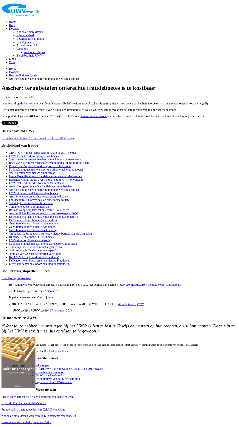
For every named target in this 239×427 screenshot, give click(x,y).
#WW (140, 304)
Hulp (12, 25)
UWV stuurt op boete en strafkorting (30, 240)
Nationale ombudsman (29, 32)
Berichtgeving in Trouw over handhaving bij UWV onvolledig (46, 179)
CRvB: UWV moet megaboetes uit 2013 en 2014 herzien (43, 152)
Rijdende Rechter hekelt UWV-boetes (31, 236)
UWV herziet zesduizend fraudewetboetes (34, 156)
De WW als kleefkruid (48, 375)
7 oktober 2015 (53, 291)
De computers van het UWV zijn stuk (57, 378)
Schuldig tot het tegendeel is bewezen (31, 203)
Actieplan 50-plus (34, 52)
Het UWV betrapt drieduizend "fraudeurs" (34, 257)
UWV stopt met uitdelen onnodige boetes (33, 193)
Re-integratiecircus (27, 42)
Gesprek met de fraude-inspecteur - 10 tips (26, 422)
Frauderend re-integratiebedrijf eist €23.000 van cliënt (33, 409)
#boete (132, 304)
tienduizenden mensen (93, 116)
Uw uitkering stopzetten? (16, 278)
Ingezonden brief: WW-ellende (53, 382)
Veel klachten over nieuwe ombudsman (32, 172)
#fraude (122, 304)
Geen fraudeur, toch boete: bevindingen (32, 226)
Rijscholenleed (25, 35)
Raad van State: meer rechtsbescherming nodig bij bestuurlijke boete (49, 162)
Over (12, 62)
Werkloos (22, 48)
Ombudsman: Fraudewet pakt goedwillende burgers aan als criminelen (50, 233)
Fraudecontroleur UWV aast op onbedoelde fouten (39, 199)
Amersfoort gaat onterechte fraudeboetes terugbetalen (40, 186)
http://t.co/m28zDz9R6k (133, 284)
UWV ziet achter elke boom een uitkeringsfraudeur (39, 263)
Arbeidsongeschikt (27, 45)
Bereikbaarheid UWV (29, 55)
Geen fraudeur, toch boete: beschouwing (33, 230)
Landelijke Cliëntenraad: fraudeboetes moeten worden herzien (45, 176)
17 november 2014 (61, 310)
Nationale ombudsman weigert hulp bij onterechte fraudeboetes (46, 169)
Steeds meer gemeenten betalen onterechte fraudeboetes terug (45, 159)
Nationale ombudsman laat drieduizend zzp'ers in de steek (43, 243)
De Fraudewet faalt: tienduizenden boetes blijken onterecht (43, 216)
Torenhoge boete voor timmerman (29, 206)
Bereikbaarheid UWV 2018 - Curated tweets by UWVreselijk (37, 138)
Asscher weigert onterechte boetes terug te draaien (38, 196)
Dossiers (14, 28)
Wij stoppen (42, 365)
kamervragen (31, 103)
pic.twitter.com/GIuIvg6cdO (164, 284)
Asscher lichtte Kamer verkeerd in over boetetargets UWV (43, 213)
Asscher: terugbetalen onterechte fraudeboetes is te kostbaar (44, 189)
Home (12, 21)
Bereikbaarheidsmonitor (49, 372)
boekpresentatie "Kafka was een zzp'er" (32, 250)
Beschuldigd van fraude (30, 38)
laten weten (85, 109)
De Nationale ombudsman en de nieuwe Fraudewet (39, 260)
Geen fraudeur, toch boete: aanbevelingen (33, 223)
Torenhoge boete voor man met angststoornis (35, 247)
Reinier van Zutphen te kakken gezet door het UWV (40, 166)
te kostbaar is (193, 103)
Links (12, 58)
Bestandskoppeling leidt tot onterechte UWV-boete (39, 210)
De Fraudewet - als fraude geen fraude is (33, 220)
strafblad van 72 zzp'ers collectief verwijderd (35, 253)
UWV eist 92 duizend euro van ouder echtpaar (36, 183)
